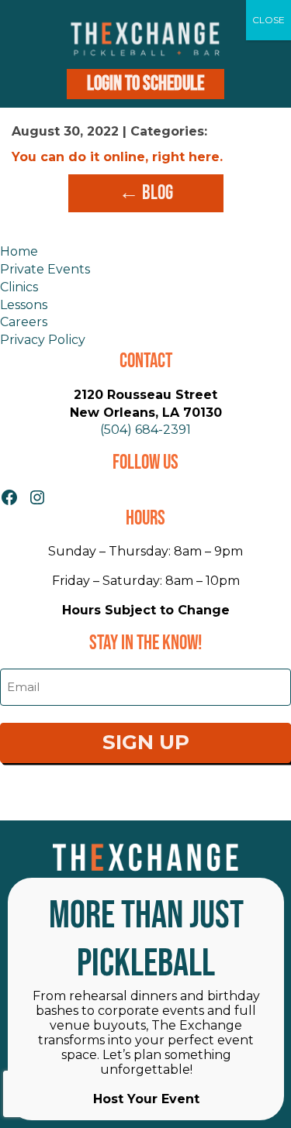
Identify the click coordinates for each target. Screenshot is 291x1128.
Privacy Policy (42, 339)
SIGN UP (145, 742)
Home (19, 251)
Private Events (45, 269)
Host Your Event (146, 1099)
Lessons (23, 304)
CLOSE (268, 20)
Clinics (19, 287)
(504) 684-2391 (145, 429)
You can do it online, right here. (117, 157)
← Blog (146, 193)
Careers (23, 322)
